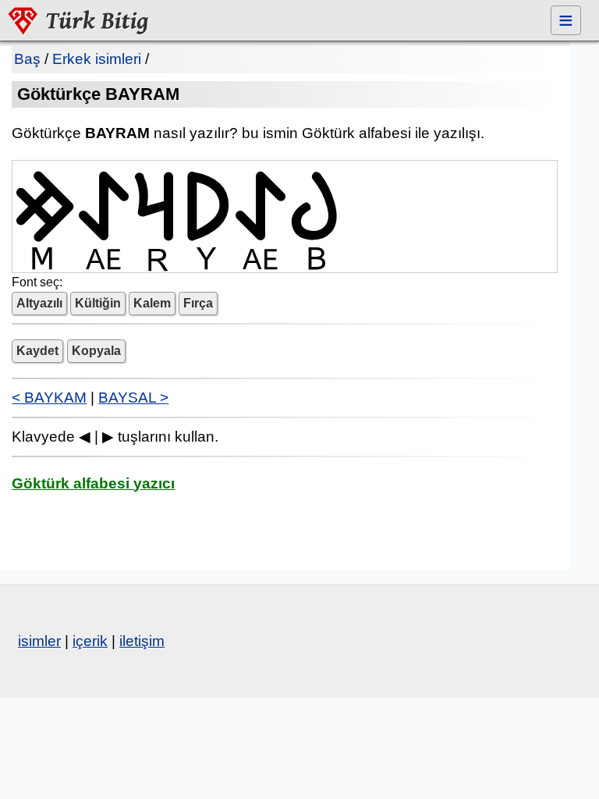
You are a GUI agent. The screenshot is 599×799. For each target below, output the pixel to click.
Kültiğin (98, 303)
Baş (27, 59)
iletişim (142, 641)
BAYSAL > (133, 397)
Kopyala (96, 350)
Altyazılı (39, 303)
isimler (39, 641)
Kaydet (37, 350)
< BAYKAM (49, 397)
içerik (90, 641)
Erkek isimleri (96, 59)
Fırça (198, 303)
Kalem (152, 303)
